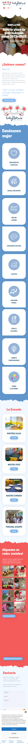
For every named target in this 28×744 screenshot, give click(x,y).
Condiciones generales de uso (20, 741)
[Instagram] (8, 8)
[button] (25, 712)
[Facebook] (4, 8)
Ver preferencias (14, 737)
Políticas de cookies (4, 741)
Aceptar (14, 729)
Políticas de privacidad (11, 741)
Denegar (14, 733)
